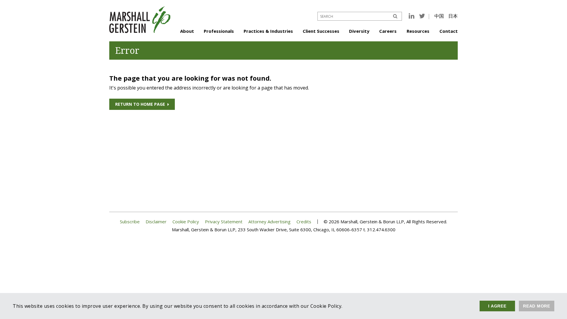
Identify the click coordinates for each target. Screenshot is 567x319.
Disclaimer (156, 221)
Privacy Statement (223, 221)
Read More (536, 306)
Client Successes (321, 31)
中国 (439, 16)
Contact (448, 31)
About (187, 31)
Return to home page (140, 104)
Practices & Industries (268, 31)
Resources (418, 31)
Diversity (359, 31)
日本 (453, 16)
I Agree (497, 306)
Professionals (219, 31)
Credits (303, 221)
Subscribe (130, 221)
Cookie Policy (185, 221)
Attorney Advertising (269, 221)
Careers (388, 31)
